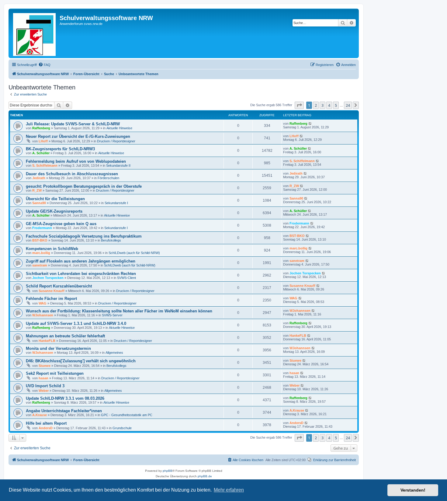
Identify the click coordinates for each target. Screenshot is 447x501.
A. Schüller (41, 153)
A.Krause (39, 415)
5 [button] (336, 105)
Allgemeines (114, 352)
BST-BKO (39, 240)
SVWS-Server (112, 315)
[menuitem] (44, 64)
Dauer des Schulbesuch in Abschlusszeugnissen (72, 174)
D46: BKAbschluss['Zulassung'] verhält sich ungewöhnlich (81, 361)
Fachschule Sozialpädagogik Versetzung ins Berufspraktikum (84, 236)
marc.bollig (41, 253)
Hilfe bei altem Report (46, 423)
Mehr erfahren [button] (229, 489)
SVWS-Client (126, 278)
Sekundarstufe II (118, 165)
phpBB (167, 470)
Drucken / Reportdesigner (116, 141)
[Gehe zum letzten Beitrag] (310, 123)
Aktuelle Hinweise (119, 128)
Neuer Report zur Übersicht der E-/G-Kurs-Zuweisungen (78, 136)
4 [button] (329, 105)
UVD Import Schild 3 (45, 386)
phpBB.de (205, 476)
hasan (43, 378)
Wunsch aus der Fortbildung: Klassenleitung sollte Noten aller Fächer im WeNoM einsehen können (119, 311)
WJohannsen (42, 315)
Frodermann (42, 228)
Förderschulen (108, 178)
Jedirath (38, 178)
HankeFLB (47, 341)
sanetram (39, 265)
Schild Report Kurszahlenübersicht (59, 286)
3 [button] (322, 105)
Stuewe (44, 365)
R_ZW (37, 190)
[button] (299, 105)
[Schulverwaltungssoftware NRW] (35, 33)
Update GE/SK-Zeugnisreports (54, 211)
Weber (44, 390)
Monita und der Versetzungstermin (58, 348)
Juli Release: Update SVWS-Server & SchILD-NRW (73, 124)
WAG (43, 303)
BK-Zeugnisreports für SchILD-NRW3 (60, 149)
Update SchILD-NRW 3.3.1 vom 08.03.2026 (65, 398)
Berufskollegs (111, 240)
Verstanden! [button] (412, 490)
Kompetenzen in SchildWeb (52, 248)
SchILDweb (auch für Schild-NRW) (134, 253)
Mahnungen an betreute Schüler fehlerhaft (65, 336)
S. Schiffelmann (44, 165)
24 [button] (348, 105)
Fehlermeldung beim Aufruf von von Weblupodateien (76, 161)
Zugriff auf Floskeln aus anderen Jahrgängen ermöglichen (80, 261)
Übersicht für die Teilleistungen (55, 199)
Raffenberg (41, 128)
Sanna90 (39, 203)
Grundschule (122, 428)
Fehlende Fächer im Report (51, 298)
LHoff (43, 141)
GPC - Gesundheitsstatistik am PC (126, 415)
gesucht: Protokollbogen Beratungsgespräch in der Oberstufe (84, 186)
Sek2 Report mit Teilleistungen (55, 373)
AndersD (46, 428)
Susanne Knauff (51, 291)
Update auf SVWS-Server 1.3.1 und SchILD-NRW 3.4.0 (76, 323)
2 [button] (316, 105)
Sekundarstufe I (116, 203)
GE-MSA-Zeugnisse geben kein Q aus (61, 223)
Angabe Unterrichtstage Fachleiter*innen (64, 411)
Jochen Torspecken (48, 278)
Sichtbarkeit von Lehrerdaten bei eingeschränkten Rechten (81, 273)
